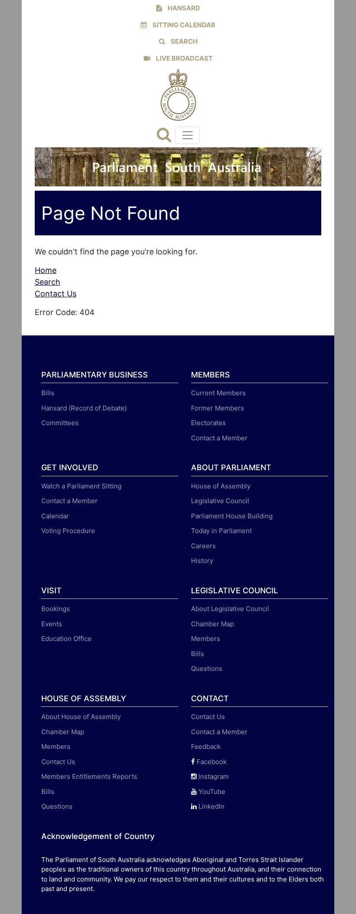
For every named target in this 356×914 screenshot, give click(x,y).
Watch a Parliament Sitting (81, 486)
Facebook (211, 762)
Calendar (55, 516)
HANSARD (183, 8)
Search (47, 281)
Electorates (208, 423)
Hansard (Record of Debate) (84, 408)
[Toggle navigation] (187, 135)
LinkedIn (210, 806)
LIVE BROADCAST (184, 58)
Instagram (213, 776)
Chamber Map (212, 624)
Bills (47, 393)
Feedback (206, 746)
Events (51, 624)
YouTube (211, 791)
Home (45, 270)
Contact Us (55, 293)
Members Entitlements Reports (89, 776)
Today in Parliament (221, 531)
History (202, 560)
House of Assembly (221, 486)
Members (205, 638)
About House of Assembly (81, 716)
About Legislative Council (230, 609)
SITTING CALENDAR (183, 25)
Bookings (55, 609)
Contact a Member (219, 438)
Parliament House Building (232, 516)
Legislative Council (220, 501)
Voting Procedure (68, 531)
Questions (206, 668)
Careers (203, 546)
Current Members (218, 393)
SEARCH (183, 41)
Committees (60, 423)
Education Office (66, 638)
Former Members (217, 408)
